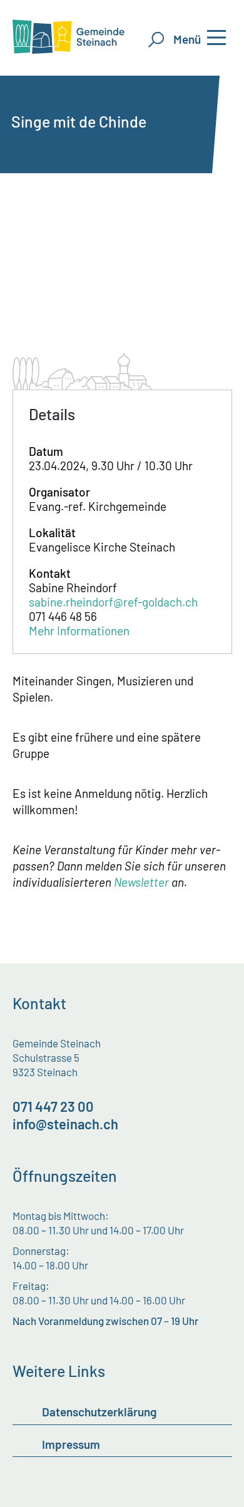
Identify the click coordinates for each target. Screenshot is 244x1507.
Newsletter (141, 882)
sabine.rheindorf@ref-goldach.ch (113, 602)
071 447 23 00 (53, 1106)
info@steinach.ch (65, 1124)
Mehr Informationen (79, 630)
